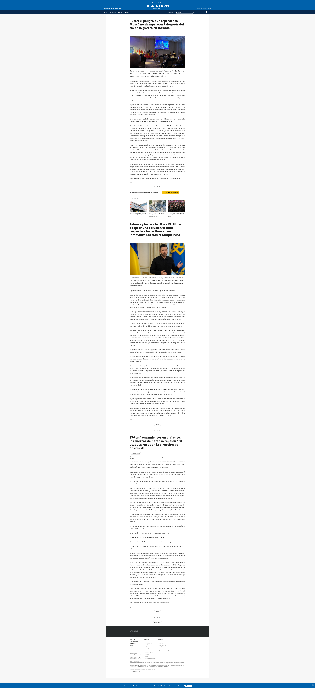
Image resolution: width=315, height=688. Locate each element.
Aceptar (188, 685)
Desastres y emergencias (150, 658)
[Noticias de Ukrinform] (157, 6)
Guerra (106, 12)
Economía (113, 12)
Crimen (146, 656)
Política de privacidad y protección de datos (171, 685)
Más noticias (157, 622)
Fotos (131, 645)
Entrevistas (133, 643)
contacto (161, 643)
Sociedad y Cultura (149, 652)
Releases (132, 650)
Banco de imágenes (116, 8)
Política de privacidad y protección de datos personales (164, 652)
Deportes (120, 12)
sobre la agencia (163, 641)
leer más (157, 424)
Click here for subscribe (170, 192)
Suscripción (107, 8)
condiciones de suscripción (162, 646)
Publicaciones (134, 641)
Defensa (146, 650)
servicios (161, 648)
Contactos (170, 12)
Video (131, 648)
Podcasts (132, 639)
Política (146, 646)
